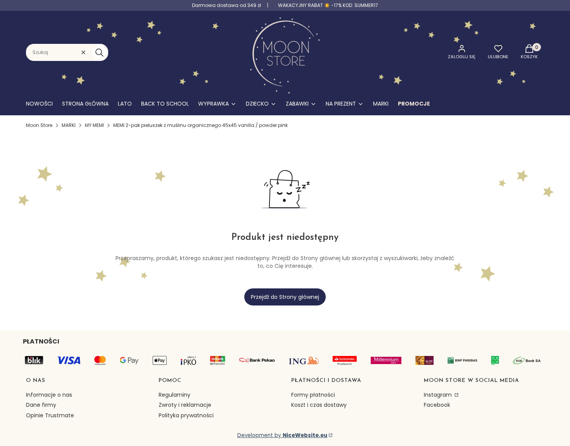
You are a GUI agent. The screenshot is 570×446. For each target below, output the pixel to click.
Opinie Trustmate (50, 415)
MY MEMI (94, 125)
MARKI (69, 125)
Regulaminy (174, 395)
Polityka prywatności (186, 415)
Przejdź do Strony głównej (285, 297)
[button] (99, 52)
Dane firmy (41, 405)
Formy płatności (313, 395)
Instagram (438, 395)
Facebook (437, 405)
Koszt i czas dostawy (319, 405)
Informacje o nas (49, 395)
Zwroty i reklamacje (185, 405)
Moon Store (39, 125)
